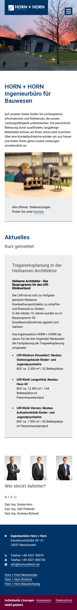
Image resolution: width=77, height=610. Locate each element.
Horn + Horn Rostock (18, 579)
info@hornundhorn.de (25, 564)
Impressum (43, 600)
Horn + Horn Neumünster (21, 575)
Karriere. (38, 212)
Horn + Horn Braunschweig (22, 584)
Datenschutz (64, 600)
